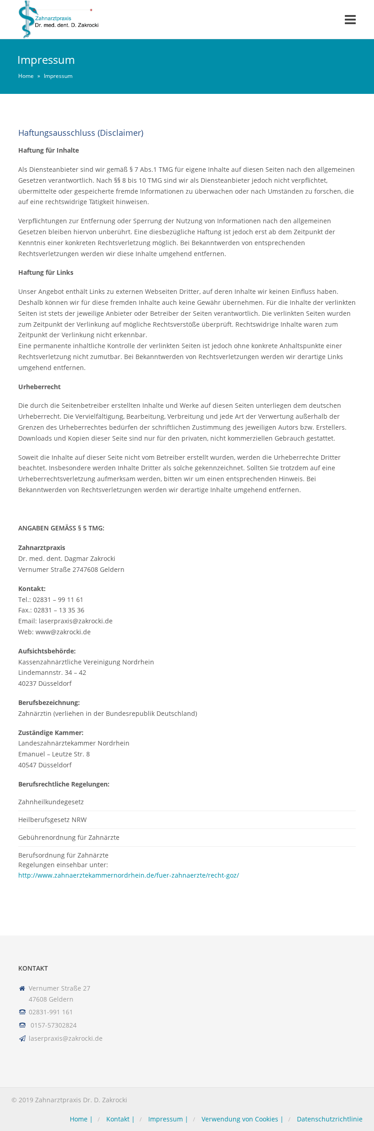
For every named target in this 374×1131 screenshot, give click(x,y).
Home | (81, 1119)
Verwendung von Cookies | (243, 1119)
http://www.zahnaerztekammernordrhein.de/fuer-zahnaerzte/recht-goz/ (128, 875)
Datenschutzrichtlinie (330, 1119)
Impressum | (168, 1119)
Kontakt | (120, 1119)
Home (26, 76)
